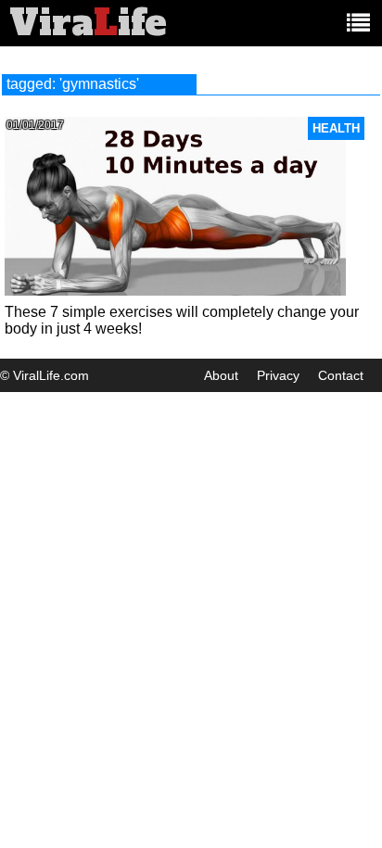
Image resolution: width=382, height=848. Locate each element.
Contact (340, 375)
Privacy (278, 375)
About (221, 375)
